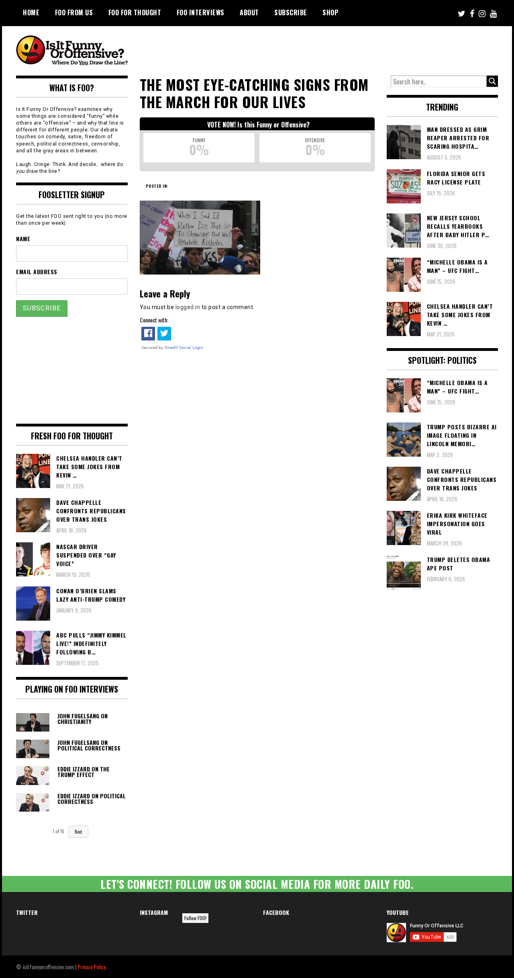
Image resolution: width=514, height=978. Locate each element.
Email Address (36, 271)
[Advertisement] (348, 48)
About (249, 12)
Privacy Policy (92, 966)
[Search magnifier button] (492, 81)
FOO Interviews (200, 12)
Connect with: (154, 320)
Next (78, 831)
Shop (330, 12)
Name (23, 238)
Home (31, 12)
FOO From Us (74, 12)
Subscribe (290, 12)
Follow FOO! (195, 917)
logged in (187, 307)
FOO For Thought (134, 12)
